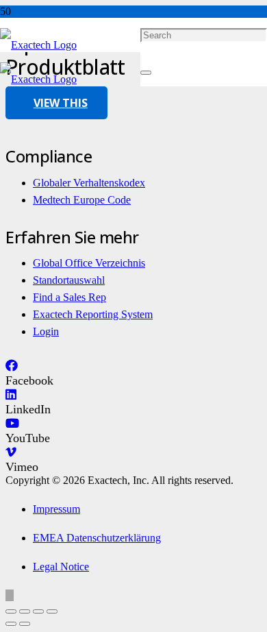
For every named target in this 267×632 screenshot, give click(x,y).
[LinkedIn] (10, 395)
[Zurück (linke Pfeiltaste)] (10, 624)
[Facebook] (11, 366)
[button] (9, 595)
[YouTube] (12, 423)
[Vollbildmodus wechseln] (24, 611)
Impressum (56, 509)
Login (46, 331)
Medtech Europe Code (82, 200)
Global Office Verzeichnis (89, 263)
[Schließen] (145, 73)
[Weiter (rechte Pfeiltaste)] (24, 624)
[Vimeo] (10, 452)
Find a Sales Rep (69, 297)
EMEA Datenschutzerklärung (97, 538)
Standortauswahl (69, 280)
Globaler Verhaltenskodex (89, 183)
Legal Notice (61, 566)
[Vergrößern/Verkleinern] (10, 611)
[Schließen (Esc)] (52, 611)
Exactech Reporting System (93, 314)
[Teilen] (38, 611)
